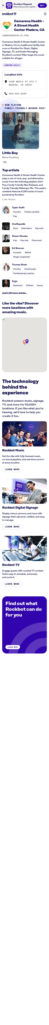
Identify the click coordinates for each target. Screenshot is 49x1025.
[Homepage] (9, 14)
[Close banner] (3, 5)
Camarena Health (12, 65)
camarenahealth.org (15, 35)
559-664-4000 (18, 93)
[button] (24, 342)
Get (42, 5)
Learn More (12, 469)
